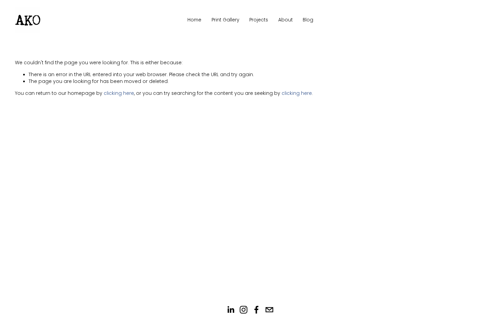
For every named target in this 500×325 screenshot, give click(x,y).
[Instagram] (243, 310)
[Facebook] (256, 310)
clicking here (119, 93)
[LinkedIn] (231, 310)
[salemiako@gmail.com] (269, 310)
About (285, 20)
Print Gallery (225, 20)
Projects (258, 20)
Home (194, 20)
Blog (308, 20)
